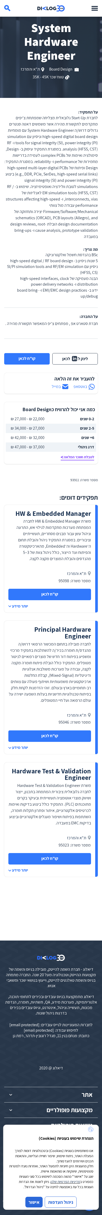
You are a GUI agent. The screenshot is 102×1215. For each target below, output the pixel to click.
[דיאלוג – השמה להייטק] (51, 958)
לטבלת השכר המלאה (79, 457)
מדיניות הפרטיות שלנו (65, 1181)
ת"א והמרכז (30, 69)
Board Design (61, 69)
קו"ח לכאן (27, 358)
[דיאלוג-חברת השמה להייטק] (51, 8)
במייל (56, 386)
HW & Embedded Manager (53, 513)
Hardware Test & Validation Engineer (51, 774)
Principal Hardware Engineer (62, 632)
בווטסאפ (80, 386)
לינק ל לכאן (75, 358)
